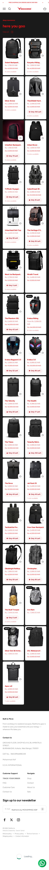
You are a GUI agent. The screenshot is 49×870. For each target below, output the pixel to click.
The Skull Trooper (12, 610)
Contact (30, 783)
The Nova (9, 483)
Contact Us (7, 792)
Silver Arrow (10, 101)
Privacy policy (19, 834)
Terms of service (32, 834)
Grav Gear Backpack (35, 527)
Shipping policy (8, 836)
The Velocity (10, 401)
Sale (29, 792)
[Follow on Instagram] (18, 820)
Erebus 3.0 (31, 360)
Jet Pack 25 (32, 483)
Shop (29, 778)
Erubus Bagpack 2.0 (13, 360)
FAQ (4, 783)
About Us (31, 787)
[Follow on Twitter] (11, 820)
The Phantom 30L (12, 318)
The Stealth (31, 401)
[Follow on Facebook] (4, 820)
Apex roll (8, 686)
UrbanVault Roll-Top (13, 230)
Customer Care (9, 787)
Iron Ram (30, 610)
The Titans (9, 442)
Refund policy (7, 834)
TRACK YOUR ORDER (11, 778)
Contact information (22, 836)
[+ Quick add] (20, 55)
